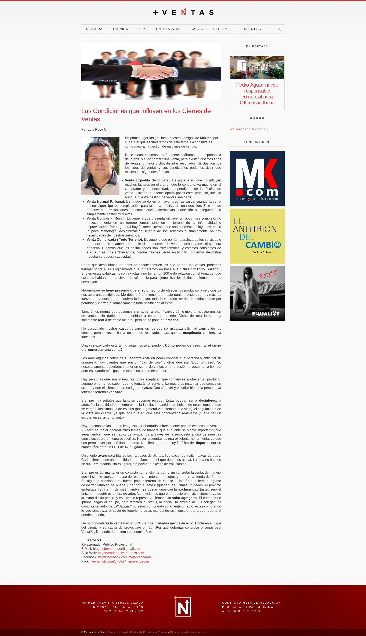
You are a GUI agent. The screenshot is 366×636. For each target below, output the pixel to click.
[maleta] (257, 319)
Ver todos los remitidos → (249, 129)
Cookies (162, 632)
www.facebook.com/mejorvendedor (124, 557)
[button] (251, 118)
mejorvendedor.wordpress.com (121, 553)
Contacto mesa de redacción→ (253, 602)
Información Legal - (118, 632)
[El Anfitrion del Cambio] (257, 262)
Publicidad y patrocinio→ (248, 607)
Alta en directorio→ (242, 611)
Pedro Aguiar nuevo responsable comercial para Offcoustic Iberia (257, 93)
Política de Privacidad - (143, 632)
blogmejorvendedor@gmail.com (117, 548)
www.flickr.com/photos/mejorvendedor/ (120, 561)
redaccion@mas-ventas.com (190, 632)
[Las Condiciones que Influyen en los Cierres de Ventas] (151, 71)
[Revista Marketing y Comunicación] (257, 205)
